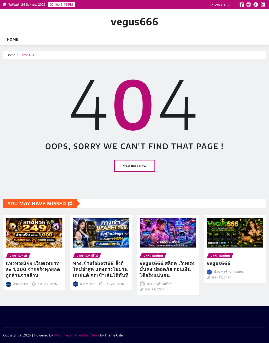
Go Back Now (136, 166)
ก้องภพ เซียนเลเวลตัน (228, 272)
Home (12, 39)
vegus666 (134, 21)
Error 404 (27, 55)
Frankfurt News (87, 335)
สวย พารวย (21, 284)
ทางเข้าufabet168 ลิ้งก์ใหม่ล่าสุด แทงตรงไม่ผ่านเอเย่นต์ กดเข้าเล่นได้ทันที (101, 269)
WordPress (62, 335)
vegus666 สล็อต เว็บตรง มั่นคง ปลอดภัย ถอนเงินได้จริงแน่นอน (167, 269)
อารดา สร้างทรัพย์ (159, 284)
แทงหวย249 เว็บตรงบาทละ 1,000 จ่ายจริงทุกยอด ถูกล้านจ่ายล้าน (33, 269)
